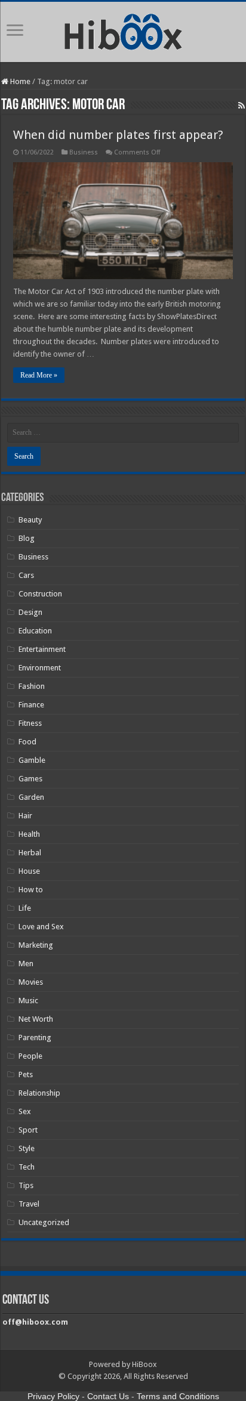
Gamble (32, 760)
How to (31, 889)
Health (29, 834)
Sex (25, 1111)
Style (27, 1148)
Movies (31, 982)
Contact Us (108, 1396)
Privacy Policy (53, 1396)
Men (26, 963)
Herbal (30, 852)
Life (25, 908)
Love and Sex (41, 926)
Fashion (32, 686)
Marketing (36, 945)
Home (19, 81)
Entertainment (42, 649)
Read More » (38, 375)
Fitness (30, 723)
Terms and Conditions (178, 1396)
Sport (28, 1129)
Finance (31, 704)
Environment (40, 667)
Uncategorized (44, 1222)
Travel (29, 1203)
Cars (26, 575)
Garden (31, 797)
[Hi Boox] (123, 30)
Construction (40, 593)
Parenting (35, 1037)
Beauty (30, 519)
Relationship (39, 1092)
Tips (26, 1185)
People (30, 1055)
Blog (27, 538)
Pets (26, 1074)
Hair (25, 815)
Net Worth (36, 1019)
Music (28, 1000)
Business (83, 152)
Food (27, 741)
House (29, 871)
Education (35, 630)
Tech (27, 1166)
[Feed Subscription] (241, 105)
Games (30, 778)
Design (30, 612)
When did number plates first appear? (118, 135)
